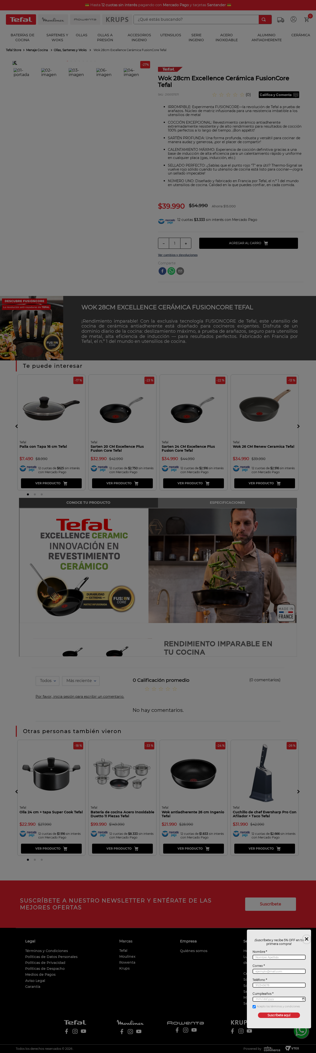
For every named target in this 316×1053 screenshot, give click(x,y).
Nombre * (260, 952)
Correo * (259, 966)
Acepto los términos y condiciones (278, 1006)
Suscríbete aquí (279, 1015)
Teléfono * (260, 980)
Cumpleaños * (263, 993)
